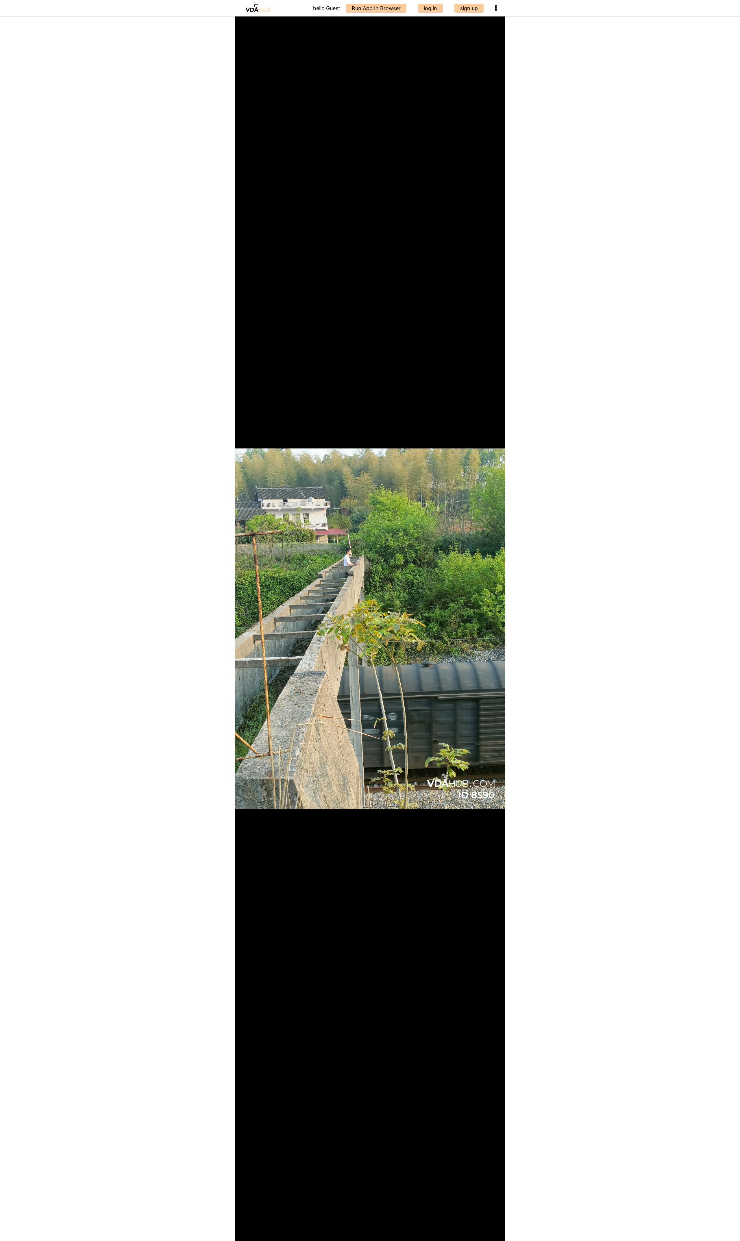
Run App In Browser (376, 8)
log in (430, 8)
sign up (469, 8)
